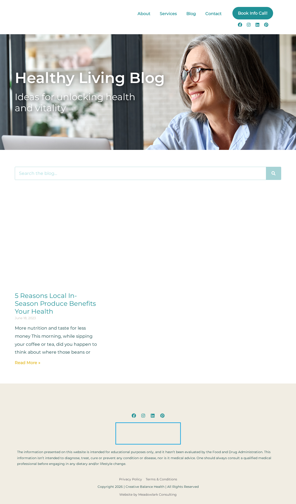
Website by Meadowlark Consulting (148, 494)
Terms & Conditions (161, 479)
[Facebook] (239, 24)
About (144, 13)
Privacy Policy (130, 479)
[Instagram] (248, 24)
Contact (213, 13)
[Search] (273, 173)
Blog (191, 13)
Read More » (27, 362)
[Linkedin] (257, 24)
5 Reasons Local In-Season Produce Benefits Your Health (55, 303)
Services (168, 13)
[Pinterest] (266, 24)
